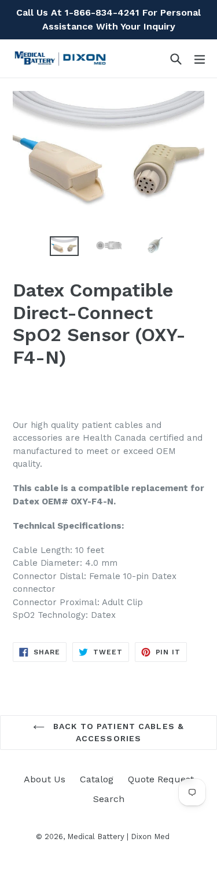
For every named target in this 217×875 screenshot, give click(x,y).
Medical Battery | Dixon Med (118, 836)
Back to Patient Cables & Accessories (117, 732)
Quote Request (161, 779)
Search (108, 798)
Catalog (96, 779)
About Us (44, 779)
